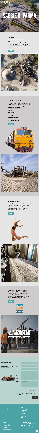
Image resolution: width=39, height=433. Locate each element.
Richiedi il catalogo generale (25, 409)
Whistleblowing (23, 412)
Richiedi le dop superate (24, 410)
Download (22, 407)
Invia (35, 397)
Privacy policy (23, 413)
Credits (22, 417)
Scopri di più (11, 50)
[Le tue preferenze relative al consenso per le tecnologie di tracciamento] (37, 431)
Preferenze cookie (23, 416)
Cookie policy (23, 414)
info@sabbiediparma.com (7, 429)
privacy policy (19, 394)
